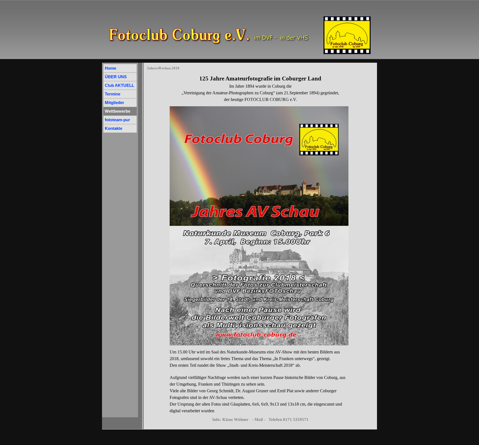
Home (110, 68)
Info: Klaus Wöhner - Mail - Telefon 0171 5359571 (260, 419)
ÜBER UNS (116, 77)
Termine (112, 94)
